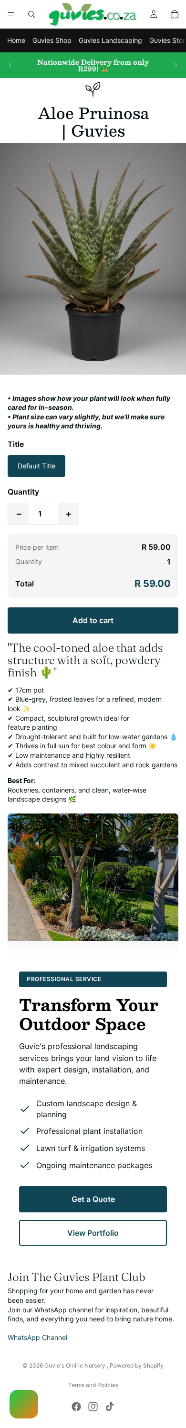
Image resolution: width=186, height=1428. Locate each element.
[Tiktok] (109, 1406)
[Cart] (174, 14)
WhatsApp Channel (37, 1337)
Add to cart (93, 620)
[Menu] (11, 14)
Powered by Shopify (137, 1365)
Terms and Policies (93, 1384)
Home (16, 40)
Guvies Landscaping (110, 40)
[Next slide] (175, 65)
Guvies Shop (52, 40)
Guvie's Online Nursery (75, 1365)
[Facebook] (76, 1406)
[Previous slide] (10, 65)
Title (16, 444)
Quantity (23, 491)
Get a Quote (93, 1199)
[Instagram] (93, 1406)
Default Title (36, 466)
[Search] (31, 14)
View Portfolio (93, 1233)
